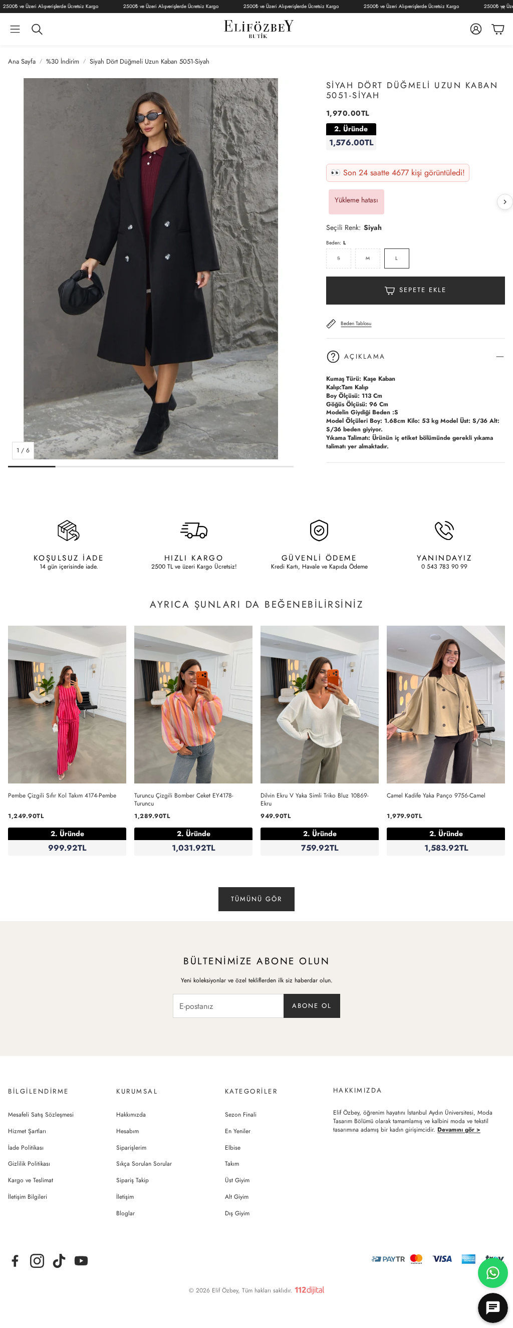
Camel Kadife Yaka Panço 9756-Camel (436, 795)
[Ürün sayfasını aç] (67, 704)
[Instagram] (37, 1261)
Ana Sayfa (22, 61)
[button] (15, 29)
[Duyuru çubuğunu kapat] (502, 7)
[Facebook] (15, 1261)
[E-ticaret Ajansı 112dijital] (310, 1288)
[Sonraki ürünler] (505, 202)
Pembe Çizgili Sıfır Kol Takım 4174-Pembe (62, 795)
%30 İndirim (62, 61)
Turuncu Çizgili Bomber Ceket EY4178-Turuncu (183, 800)
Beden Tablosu (356, 323)
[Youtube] (81, 1261)
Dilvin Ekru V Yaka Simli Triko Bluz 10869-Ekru (315, 800)
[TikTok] (59, 1261)
